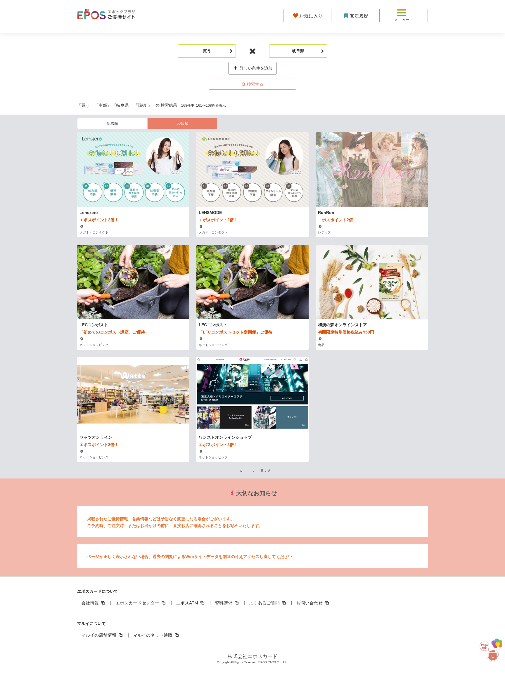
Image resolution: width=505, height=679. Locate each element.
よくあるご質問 (265, 602)
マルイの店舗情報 (99, 635)
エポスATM (187, 602)
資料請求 (224, 602)
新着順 (112, 123)
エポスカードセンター (137, 602)
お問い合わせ (310, 602)
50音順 (182, 123)
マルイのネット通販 (153, 635)
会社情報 (90, 602)
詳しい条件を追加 (255, 68)
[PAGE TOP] (489, 653)
